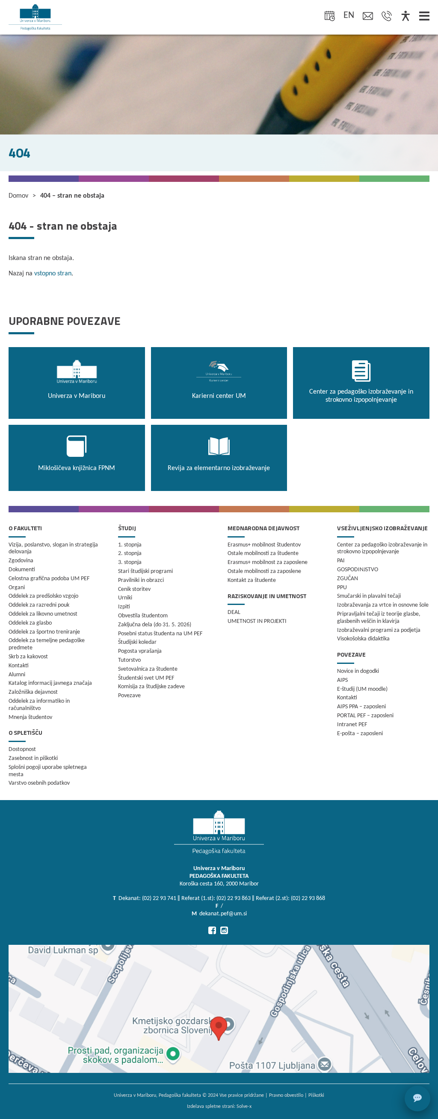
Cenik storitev (134, 589)
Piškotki (316, 1095)
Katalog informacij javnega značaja (50, 683)
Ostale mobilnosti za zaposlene (264, 571)
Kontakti (19, 666)
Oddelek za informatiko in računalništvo (39, 705)
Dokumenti (22, 570)
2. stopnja (130, 553)
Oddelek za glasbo (30, 623)
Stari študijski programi (145, 571)
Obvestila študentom (143, 616)
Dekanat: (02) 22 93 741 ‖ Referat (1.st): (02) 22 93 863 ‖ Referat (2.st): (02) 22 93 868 (221, 898)
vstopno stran (52, 273)
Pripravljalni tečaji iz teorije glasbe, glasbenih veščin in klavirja (378, 618)
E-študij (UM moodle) (362, 689)
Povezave (129, 695)
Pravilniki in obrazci (141, 580)
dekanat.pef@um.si (223, 914)
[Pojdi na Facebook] (212, 930)
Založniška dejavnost (33, 692)
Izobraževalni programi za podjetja (378, 630)
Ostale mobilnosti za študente (263, 553)
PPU (342, 587)
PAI (341, 561)
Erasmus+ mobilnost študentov (264, 545)
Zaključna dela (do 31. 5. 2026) (154, 625)
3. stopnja (130, 562)
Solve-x (244, 1106)
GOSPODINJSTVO (357, 570)
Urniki (125, 598)
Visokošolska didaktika (363, 639)
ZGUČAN (347, 579)
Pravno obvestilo (286, 1095)
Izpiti (124, 607)
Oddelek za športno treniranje (44, 632)
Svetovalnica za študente (148, 669)
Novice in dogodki (358, 671)
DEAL (234, 612)
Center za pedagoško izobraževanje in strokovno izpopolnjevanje (382, 548)
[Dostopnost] (405, 17)
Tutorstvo (129, 660)
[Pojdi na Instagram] (224, 930)
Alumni (17, 675)
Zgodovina (21, 561)
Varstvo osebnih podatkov (39, 783)
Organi (17, 587)
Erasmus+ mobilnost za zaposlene (268, 562)
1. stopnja (130, 545)
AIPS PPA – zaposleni (361, 707)
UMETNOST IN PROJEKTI (257, 621)
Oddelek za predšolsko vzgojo (43, 596)
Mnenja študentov (30, 717)
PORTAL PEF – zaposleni (365, 716)
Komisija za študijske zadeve (151, 687)
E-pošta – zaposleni (360, 733)
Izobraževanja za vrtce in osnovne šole (383, 605)
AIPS (342, 680)
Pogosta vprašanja (140, 651)
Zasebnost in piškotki (33, 758)
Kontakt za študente (252, 580)
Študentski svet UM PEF (146, 678)
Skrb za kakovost (28, 657)
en (348, 15)
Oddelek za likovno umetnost (43, 614)
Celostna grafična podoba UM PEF (49, 579)
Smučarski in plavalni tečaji (369, 596)
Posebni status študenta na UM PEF (160, 634)
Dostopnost (22, 749)
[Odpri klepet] (417, 1098)
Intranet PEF (352, 725)
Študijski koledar (137, 642)
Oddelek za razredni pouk (39, 605)
